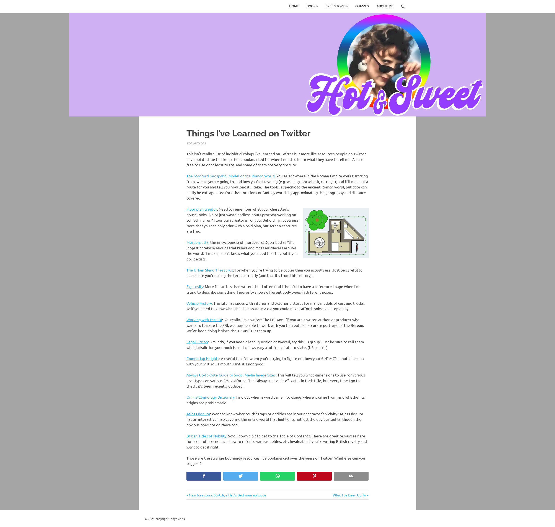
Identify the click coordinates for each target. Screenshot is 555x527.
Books (312, 6)
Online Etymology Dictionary (210, 397)
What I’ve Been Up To (349, 495)
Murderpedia (197, 242)
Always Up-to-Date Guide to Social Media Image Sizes (231, 375)
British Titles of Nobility (206, 436)
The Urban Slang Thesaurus (209, 270)
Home (294, 6)
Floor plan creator (201, 209)
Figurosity (194, 286)
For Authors (196, 143)
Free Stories (336, 6)
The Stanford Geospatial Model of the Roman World (230, 175)
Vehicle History (199, 303)
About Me (385, 6)
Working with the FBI (204, 319)
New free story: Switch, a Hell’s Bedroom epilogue (227, 495)
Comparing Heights (202, 358)
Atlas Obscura (198, 413)
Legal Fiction (197, 341)
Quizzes (362, 6)
